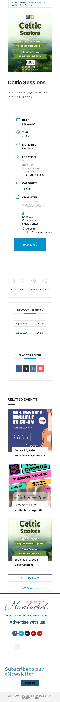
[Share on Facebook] (19, 368)
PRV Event (33, 578)
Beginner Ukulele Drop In (30, 455)
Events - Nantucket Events (31, 2)
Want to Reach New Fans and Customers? (27, 615)
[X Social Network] (26, 368)
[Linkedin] (33, 368)
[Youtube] (39, 633)
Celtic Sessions (24, 564)
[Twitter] (21, 633)
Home (14, 2)
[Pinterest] (33, 633)
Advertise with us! (27, 622)
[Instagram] (27, 633)
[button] (17, 646)
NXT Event (27, 588)
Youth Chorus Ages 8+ (29, 510)
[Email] (40, 368)
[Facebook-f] (15, 633)
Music (14, 5)
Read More (27, 148)
